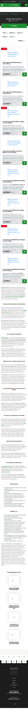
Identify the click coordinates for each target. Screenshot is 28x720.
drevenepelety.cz (7, 466)
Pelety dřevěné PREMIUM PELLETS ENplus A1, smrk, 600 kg (14, 270)
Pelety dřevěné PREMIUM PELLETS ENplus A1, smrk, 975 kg (14, 181)
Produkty (14, 678)
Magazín (14, 682)
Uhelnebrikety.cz (14, 672)
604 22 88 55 (14, 692)
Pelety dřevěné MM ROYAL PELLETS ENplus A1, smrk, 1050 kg (12, 152)
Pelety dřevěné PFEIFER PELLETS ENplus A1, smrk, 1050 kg (13, 211)
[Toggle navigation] (2, 5)
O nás (14, 687)
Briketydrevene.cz (14, 669)
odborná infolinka (5, 472)
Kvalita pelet (4, 337)
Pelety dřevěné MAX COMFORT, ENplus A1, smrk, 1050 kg (13, 122)
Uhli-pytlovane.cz (14, 671)
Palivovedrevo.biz (14, 674)
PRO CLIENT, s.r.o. (16, 705)
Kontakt (14, 680)
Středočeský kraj (14, 14)
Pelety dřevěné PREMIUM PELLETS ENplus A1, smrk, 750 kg (14, 240)
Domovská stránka (15, 20)
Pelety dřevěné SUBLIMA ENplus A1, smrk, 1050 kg (12, 63)
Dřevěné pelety (4, 14)
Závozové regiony (14, 685)
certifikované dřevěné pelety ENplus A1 (15, 296)
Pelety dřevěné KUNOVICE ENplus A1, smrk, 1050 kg (13, 92)
